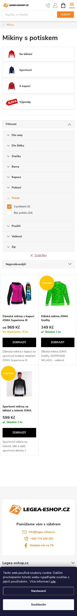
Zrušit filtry (41, 255)
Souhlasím (38, 604)
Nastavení (38, 591)
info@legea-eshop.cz (42, 532)
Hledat (65, 14)
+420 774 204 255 (41, 539)
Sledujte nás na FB (42, 545)
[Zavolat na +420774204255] (48, 5)
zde (53, 581)
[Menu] (72, 5)
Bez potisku (23, 213)
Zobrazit (19, 342)
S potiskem (21, 206)
